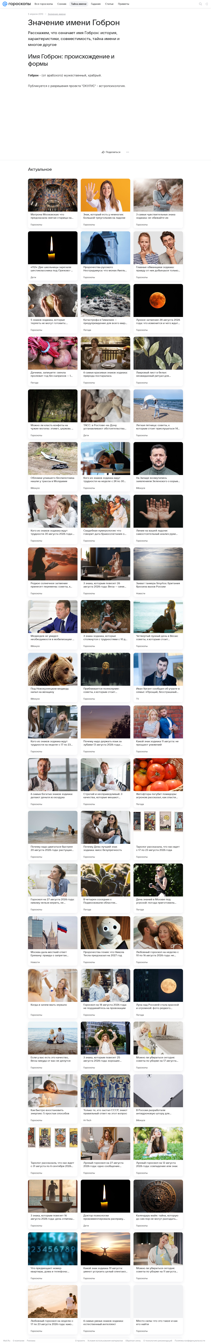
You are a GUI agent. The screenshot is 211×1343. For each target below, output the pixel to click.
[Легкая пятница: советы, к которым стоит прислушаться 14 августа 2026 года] (158, 414)
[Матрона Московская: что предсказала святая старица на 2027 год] (52, 203)
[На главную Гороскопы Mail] (19, 4)
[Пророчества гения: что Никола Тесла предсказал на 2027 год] (105, 941)
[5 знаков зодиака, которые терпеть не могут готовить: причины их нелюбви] (52, 308)
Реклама (31, 1340)
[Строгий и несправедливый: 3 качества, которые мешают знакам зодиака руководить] (105, 783)
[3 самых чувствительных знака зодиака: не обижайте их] (158, 203)
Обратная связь (133, 1340)
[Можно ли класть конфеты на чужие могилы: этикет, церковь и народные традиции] (52, 414)
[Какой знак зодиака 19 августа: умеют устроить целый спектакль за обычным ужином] (105, 1257)
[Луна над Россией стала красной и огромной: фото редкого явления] (158, 993)
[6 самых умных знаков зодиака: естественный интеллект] (105, 1309)
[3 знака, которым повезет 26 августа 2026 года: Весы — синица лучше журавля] (105, 572)
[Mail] (5, 4)
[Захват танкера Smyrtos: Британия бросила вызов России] (158, 572)
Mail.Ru (6, 1340)
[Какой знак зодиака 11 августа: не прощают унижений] (158, 730)
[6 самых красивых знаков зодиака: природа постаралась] (105, 361)
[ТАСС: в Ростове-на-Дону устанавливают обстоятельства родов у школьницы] (105, 414)
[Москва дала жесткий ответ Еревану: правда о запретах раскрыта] (52, 941)
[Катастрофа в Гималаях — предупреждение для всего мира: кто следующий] (105, 308)
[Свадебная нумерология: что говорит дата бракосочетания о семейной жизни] (105, 519)
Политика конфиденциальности (190, 1340)
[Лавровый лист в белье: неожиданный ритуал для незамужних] (158, 361)
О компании (18, 1340)
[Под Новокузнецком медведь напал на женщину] (52, 677)
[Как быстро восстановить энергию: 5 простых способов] (52, 1099)
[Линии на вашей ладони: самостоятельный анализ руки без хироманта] (158, 519)
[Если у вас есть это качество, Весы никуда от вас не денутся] (52, 1046)
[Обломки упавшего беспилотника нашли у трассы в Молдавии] (52, 466)
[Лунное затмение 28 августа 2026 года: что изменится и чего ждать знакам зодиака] (158, 308)
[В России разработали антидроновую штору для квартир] (158, 1099)
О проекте (80, 1340)
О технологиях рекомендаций (157, 1340)
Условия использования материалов (105, 1340)
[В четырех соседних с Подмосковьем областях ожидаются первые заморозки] (105, 888)
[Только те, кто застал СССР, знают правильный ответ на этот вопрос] (105, 1099)
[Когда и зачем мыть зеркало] (52, 993)
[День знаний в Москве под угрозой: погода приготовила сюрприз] (158, 888)
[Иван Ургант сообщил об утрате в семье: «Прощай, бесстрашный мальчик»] (158, 677)
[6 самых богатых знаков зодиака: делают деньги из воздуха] (52, 783)
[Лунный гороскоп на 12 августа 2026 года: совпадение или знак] (158, 1151)
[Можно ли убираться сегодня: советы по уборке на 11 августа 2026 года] (158, 1257)
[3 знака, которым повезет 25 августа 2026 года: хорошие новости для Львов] (105, 1046)
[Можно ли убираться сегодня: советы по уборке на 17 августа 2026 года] (158, 1046)
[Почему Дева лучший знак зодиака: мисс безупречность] (105, 835)
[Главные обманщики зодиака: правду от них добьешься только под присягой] (158, 256)
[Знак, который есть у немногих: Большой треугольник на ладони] (105, 203)
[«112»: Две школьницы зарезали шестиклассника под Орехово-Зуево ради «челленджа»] (52, 256)
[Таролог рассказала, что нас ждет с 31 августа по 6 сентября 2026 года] (52, 1151)
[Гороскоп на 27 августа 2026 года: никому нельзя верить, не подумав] (52, 888)
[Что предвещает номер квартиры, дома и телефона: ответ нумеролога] (52, 1257)
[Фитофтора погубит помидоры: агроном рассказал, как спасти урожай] (158, 783)
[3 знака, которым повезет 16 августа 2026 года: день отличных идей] (52, 1204)
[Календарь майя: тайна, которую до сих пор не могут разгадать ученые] (158, 1204)
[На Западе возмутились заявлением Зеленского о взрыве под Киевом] (158, 466)
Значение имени (57, 14)
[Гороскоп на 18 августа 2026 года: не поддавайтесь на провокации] (105, 993)
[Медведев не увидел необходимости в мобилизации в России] (52, 625)
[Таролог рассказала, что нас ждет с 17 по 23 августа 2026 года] (158, 835)
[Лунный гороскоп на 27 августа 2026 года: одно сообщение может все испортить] (105, 1151)
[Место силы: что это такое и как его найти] (158, 1309)
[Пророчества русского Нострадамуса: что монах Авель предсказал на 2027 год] (105, 256)
